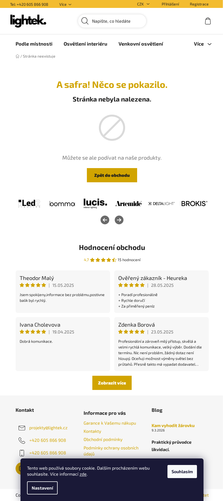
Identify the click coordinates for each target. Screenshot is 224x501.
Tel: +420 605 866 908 (29, 4)
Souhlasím (182, 471)
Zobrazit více (112, 382)
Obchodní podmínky (103, 439)
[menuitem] (34, 43)
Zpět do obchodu (112, 175)
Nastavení (42, 487)
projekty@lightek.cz (48, 427)
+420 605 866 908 (47, 440)
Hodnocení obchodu (112, 247)
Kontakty (92, 431)
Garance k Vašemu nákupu (110, 422)
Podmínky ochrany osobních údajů (111, 450)
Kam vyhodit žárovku (173, 425)
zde (83, 473)
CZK (141, 4)
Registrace (199, 4)
